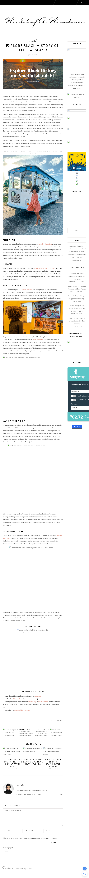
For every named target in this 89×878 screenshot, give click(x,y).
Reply (61, 794)
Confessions (72, 249)
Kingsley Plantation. (45, 244)
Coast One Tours (37, 340)
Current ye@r (8, 848)
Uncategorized (76, 260)
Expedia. (38, 696)
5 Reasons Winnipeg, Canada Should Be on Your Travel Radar (77, 276)
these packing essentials (22, 710)
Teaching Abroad (79, 254)
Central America (78, 246)
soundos (20, 785)
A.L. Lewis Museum (26, 290)
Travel (33, 40)
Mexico (70, 254)
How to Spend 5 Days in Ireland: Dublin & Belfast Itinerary (77, 321)
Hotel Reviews (79, 252)
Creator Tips (81, 249)
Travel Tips (79, 257)
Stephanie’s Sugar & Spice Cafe (44, 268)
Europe (71, 252)
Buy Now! (77, 427)
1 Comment (58, 720)
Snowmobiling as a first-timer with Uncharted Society (40, 733)
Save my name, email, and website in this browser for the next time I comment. (31, 838)
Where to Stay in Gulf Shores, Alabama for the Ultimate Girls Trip (77, 308)
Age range (74, 388)
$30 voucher (17, 699)
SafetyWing (32, 702)
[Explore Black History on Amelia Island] (33, 73)
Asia (70, 246)
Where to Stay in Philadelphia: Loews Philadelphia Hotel (26, 733)
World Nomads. (43, 702)
